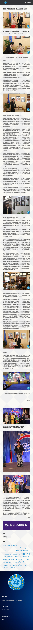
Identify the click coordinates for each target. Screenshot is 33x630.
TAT (10, 565)
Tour (21, 565)
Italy (4, 554)
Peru (22, 559)
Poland (13, 562)
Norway (11, 559)
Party (17, 559)
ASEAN (8, 545)
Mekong (4, 556)
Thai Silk (17, 565)
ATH (11, 545)
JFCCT (7, 554)
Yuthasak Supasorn (12, 567)
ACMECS (4, 545)
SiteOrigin (15, 626)
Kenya (18, 554)
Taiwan (5, 565)
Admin (21, 33)
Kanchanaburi (13, 554)
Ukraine (5, 567)
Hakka (28, 548)
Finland (14, 548)
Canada (5, 548)
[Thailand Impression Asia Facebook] (2, 619)
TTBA (25, 565)
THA (13, 565)
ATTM (19, 545)
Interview (17, 550)
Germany (23, 548)
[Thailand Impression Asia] (6, 2)
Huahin (10, 550)
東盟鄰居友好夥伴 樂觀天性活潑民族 (16, 31)
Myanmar (27, 556)
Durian (10, 548)
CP (7, 547)
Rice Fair (17, 562)
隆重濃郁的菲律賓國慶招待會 (13, 427)
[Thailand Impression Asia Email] (3, 619)
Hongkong (5, 550)
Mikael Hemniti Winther (13, 556)
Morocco (22, 556)
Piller (10, 562)
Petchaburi (26, 559)
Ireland (25, 551)
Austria (23, 545)
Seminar (23, 562)
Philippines (5, 562)
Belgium (27, 545)
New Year (6, 559)
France (18, 548)
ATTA (15, 545)
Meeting (25, 553)
